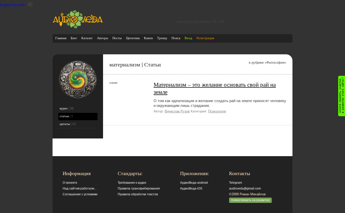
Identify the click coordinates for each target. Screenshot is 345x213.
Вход (188, 38)
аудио (64, 108)
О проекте (70, 182)
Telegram (235, 182)
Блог (74, 38)
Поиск (175, 38)
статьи (64, 116)
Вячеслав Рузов (177, 111)
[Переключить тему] (30, 4)
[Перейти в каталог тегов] (78, 97)
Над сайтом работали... (79, 188)
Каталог (87, 38)
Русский (18, 5)
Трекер (162, 38)
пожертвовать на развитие (250, 200)
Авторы (102, 38)
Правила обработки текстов (138, 194)
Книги (148, 38)
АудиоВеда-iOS (191, 188)
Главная (60, 38)
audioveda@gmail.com (245, 188)
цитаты (65, 124)
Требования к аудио (132, 182)
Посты (117, 38)
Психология (217, 111)
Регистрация (205, 38)
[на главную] (78, 27)
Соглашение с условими (80, 194)
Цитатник (133, 38)
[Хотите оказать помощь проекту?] (341, 96)
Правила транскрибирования (139, 188)
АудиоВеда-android (194, 182)
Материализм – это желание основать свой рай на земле (215, 88)
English (5, 5)
